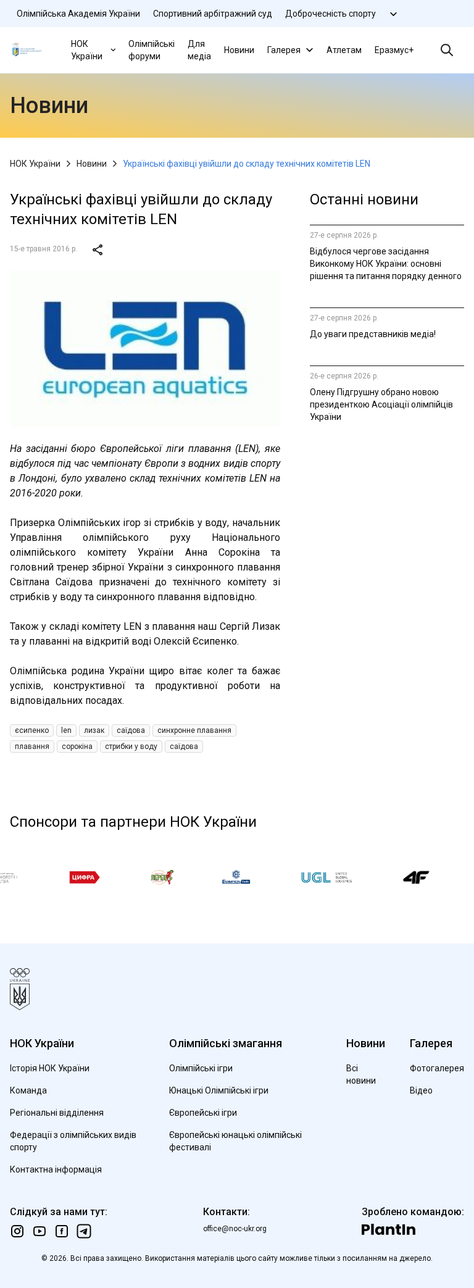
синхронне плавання (194, 730)
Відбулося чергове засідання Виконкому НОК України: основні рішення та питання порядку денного (386, 263)
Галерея (284, 50)
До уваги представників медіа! (373, 334)
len (66, 730)
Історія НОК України (49, 1068)
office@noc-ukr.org (235, 1228)
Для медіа (199, 50)
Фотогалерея (437, 1068)
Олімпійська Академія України (78, 14)
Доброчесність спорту (330, 14)
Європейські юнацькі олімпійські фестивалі (235, 1141)
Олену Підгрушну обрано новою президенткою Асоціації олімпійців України (381, 404)
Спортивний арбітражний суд (212, 14)
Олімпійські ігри (201, 1068)
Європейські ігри (203, 1113)
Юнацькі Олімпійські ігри (218, 1090)
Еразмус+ (394, 50)
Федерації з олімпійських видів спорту (73, 1141)
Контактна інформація (56, 1169)
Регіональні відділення (57, 1113)
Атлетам (344, 50)
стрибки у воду (131, 746)
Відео (421, 1090)
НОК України (86, 50)
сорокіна (77, 746)
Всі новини (361, 1074)
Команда (28, 1090)
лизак (94, 730)
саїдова (131, 730)
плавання (32, 746)
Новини (239, 50)
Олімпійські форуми (151, 50)
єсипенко (32, 730)
